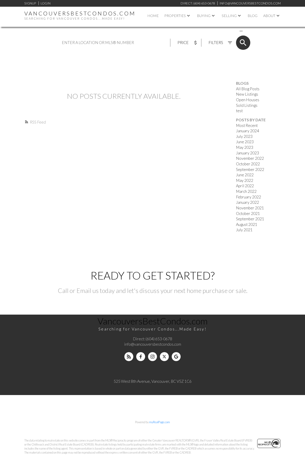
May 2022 (244, 180)
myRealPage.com (159, 422)
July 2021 (244, 229)
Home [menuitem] (153, 15)
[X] (164, 356)
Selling (229, 15)
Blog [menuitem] (252, 15)
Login (45, 3)
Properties (175, 15)
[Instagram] (152, 356)
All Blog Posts (247, 88)
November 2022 (250, 158)
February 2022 (248, 197)
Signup (30, 3)
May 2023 (244, 147)
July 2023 (244, 136)
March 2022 (246, 191)
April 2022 (245, 185)
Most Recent (247, 125)
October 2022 (248, 164)
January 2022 (247, 202)
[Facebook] (140, 356)
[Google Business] (176, 356)
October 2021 (248, 213)
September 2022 (250, 169)
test (239, 110)
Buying (204, 15)
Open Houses (247, 99)
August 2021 (246, 224)
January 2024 (247, 130)
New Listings (247, 94)
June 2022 (245, 174)
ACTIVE (230, 30)
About (269, 15)
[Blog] (128, 356)
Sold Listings (246, 105)
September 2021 (250, 219)
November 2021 (250, 208)
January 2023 (247, 153)
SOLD (247, 30)
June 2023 (245, 141)
